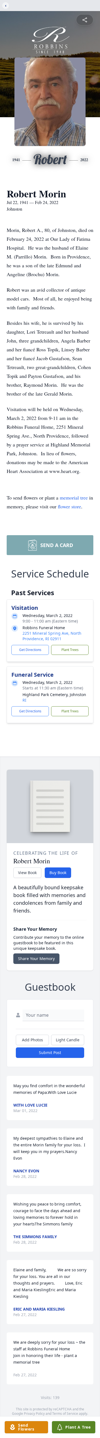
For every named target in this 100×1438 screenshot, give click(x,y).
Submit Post (50, 1052)
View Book (27, 872)
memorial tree (74, 497)
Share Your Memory (36, 958)
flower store (69, 506)
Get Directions (30, 649)
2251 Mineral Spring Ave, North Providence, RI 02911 (51, 636)
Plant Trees (70, 649)
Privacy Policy (34, 1413)
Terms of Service (65, 1413)
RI (24, 700)
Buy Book (57, 872)
